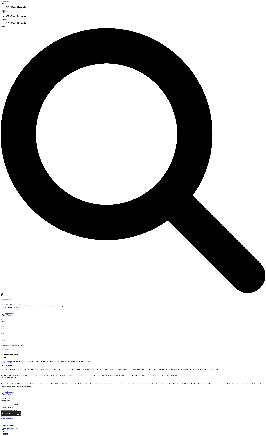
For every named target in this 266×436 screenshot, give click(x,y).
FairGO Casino (6, 426)
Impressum (5, 431)
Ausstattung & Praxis (8, 314)
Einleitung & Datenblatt (8, 311)
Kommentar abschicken (6, 416)
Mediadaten (5, 434)
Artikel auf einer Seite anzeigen (7, 418)
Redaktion (5, 433)
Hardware (5, 11)
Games (4, 10)
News (4, 3)
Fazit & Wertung (7, 315)
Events (4, 19)
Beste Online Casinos (8, 429)
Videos (4, 12)
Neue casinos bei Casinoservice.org (11, 428)
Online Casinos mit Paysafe (9, 425)
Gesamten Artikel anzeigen (9, 316)
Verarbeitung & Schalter (8, 313)
